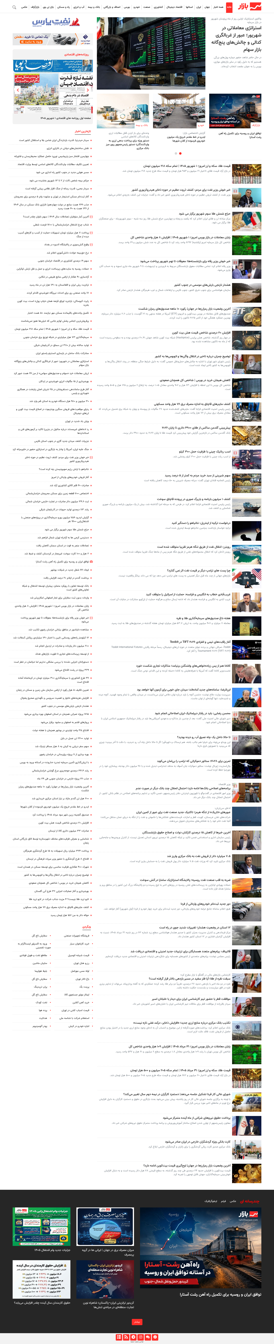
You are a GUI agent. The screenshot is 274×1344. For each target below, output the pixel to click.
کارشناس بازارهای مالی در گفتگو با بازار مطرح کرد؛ (205, 975)
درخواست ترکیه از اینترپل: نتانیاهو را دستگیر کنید (201, 523)
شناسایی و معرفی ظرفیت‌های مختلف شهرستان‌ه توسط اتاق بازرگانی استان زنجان (51, 841)
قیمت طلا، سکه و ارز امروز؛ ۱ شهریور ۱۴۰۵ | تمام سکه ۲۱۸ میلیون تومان (186, 166)
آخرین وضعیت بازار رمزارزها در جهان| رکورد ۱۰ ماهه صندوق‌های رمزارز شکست (184, 309)
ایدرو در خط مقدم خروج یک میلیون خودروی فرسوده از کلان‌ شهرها (186, 139)
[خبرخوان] (126, 1337)
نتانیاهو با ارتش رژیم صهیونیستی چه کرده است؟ (64, 469)
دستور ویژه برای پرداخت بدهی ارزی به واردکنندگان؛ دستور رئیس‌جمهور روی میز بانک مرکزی (127, 144)
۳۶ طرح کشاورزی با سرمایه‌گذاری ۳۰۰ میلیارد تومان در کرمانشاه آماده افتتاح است (53, 680)
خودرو (137, 7)
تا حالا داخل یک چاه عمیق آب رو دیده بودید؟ (203, 737)
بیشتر (137, 1322)
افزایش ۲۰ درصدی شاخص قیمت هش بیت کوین (201, 333)
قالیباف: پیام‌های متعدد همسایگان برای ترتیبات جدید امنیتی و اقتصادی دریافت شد (180, 951)
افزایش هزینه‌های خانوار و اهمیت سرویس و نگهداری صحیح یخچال (54, 698)
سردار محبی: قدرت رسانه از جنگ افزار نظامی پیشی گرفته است (57, 189)
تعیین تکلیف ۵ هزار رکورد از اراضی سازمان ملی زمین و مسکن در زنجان (52, 690)
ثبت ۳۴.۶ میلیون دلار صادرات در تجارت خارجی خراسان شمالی (57, 502)
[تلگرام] (133, 1337)
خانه (229, 7)
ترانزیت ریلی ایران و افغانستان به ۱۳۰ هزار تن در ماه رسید (59, 285)
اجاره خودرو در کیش (79, 1026)
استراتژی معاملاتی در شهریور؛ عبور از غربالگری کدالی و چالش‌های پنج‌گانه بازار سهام (236, 39)
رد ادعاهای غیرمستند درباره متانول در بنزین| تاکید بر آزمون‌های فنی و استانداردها (53, 431)
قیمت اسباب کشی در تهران (75, 1010)
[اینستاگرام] (140, 1337)
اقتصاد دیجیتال (174, 7)
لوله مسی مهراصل (80, 971)
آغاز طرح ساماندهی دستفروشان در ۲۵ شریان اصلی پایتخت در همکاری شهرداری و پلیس (53, 391)
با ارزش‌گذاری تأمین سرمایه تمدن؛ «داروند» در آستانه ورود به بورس (54, 763)
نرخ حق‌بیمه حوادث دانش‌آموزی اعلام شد (68, 253)
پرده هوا (43, 1010)
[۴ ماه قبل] (105, 1279)
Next (18, 90)
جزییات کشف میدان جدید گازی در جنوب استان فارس (61, 441)
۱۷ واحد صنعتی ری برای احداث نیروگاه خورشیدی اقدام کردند (58, 293)
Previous (88, 90)
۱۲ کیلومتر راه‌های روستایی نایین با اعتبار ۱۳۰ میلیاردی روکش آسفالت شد (51, 638)
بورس (127, 7)
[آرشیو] (118, 1337)
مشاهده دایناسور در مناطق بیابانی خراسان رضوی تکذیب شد (58, 630)
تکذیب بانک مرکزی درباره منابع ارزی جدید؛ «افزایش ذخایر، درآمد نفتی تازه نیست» (181, 1023)
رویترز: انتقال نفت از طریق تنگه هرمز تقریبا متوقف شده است (193, 547)
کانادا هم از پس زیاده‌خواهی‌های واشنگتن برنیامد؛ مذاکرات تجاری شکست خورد (183, 666)
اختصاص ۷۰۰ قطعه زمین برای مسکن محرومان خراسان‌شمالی (57, 494)
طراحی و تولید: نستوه (137, 1342)
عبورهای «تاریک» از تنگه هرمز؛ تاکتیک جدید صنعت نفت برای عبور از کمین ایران (183, 812)
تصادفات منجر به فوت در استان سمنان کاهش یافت (62, 546)
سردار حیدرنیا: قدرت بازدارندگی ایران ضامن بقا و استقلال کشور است (54, 140)
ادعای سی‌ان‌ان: (222, 808)
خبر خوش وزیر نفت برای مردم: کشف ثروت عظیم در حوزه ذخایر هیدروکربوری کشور (181, 190)
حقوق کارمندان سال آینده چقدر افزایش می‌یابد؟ (42, 1303)
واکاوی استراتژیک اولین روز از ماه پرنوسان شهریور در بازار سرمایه (236, 20)
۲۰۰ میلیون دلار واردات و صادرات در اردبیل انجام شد (62, 646)
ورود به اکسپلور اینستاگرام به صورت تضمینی (34, 946)
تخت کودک (41, 1003)
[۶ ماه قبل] (41, 1279)
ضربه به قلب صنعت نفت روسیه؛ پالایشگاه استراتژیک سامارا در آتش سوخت (185, 880)
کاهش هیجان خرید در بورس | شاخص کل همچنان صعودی (195, 380)
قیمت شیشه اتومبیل (78, 955)
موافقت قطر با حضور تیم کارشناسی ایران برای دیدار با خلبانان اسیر (191, 999)
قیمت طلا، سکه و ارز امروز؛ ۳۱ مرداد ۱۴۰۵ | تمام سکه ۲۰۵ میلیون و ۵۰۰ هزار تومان (180, 1070)
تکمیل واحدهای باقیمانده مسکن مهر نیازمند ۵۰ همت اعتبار (58, 313)
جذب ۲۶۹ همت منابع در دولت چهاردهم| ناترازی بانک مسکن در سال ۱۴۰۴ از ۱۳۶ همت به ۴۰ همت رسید (51, 207)
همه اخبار (218, 7)
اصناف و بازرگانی (112, 7)
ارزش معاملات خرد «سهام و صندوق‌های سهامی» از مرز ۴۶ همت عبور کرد (51, 373)
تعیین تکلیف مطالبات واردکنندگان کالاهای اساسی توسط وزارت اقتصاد (53, 164)
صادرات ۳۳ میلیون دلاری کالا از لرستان (68, 831)
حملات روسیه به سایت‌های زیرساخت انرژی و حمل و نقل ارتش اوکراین (53, 269)
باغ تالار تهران (82, 979)
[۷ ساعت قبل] (179, 111)
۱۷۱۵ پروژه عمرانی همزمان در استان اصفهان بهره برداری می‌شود (56, 714)
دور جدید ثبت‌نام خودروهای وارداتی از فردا (205, 904)
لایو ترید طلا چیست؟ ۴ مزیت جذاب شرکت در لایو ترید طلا (59, 899)
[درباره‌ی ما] (154, 1337)
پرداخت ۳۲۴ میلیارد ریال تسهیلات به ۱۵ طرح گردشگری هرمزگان (56, 851)
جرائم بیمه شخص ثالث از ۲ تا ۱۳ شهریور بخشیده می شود (59, 181)
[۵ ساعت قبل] (235, 111)
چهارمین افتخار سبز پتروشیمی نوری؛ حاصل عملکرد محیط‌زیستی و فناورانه (51, 156)
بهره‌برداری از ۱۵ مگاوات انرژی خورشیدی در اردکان (64, 381)
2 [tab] (176, 153)
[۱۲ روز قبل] (41, 1226)
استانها (189, 7)
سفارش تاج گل (39, 936)
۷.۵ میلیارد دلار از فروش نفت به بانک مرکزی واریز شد (198, 856)
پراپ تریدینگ (40, 987)
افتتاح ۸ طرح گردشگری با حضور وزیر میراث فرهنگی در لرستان (57, 859)
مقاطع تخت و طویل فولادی (33, 955)
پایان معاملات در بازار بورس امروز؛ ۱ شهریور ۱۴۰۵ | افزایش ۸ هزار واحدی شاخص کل (180, 237)
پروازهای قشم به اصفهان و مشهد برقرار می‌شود (65, 722)
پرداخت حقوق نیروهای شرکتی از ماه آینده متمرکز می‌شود (196, 1118)
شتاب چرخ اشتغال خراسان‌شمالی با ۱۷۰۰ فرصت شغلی (61, 225)
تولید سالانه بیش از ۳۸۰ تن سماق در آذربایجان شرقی (61, 345)
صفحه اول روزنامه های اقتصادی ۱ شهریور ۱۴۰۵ (66, 118)
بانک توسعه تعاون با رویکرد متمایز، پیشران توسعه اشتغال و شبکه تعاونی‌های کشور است (55, 588)
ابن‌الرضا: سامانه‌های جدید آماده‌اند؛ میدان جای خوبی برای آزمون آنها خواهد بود (183, 690)
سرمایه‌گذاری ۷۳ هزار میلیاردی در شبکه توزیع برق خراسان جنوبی (56, 337)
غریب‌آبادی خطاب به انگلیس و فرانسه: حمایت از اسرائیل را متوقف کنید (188, 594)
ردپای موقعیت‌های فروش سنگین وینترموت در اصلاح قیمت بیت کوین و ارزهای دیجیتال (52, 411)
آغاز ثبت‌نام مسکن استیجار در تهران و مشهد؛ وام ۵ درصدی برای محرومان (51, 197)
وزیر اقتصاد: (224, 784)
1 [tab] (180, 153)
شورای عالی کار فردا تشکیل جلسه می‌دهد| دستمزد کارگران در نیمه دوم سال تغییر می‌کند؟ (176, 1094)
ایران (198, 7)
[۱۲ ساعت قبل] (123, 111)
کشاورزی (158, 7)
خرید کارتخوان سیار (79, 944)
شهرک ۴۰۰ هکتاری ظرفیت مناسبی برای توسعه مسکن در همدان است (53, 867)
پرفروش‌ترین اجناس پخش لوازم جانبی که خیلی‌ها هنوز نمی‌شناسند (55, 321)
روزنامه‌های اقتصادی (76, 54)
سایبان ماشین (40, 963)
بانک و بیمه (94, 7)
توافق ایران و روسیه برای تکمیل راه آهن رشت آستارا (240, 134)
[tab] (249, 1201)
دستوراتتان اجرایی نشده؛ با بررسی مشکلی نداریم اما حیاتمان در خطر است (51, 662)
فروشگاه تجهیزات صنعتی (76, 936)
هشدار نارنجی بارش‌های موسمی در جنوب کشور (202, 285)
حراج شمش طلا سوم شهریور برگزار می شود (204, 214)
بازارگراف (35, 7)
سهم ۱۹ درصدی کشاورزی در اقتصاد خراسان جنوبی (63, 261)
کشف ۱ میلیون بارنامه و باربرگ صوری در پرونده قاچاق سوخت (193, 499)
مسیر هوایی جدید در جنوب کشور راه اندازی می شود (62, 172)
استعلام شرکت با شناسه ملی (74, 1018)
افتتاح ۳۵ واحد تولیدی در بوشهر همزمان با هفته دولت (60, 730)
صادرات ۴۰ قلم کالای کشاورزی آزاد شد (69, 486)
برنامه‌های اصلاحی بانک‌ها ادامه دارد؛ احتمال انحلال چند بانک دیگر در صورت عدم (183, 788)
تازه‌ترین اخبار (83, 131)
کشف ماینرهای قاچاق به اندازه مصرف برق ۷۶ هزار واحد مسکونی (192, 404)
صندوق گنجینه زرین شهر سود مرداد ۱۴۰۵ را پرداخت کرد (60, 815)
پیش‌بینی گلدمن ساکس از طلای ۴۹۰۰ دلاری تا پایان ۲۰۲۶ (196, 428)
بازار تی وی (48, 7)
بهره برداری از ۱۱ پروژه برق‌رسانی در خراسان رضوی (64, 755)
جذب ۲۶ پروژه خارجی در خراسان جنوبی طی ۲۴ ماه (63, 779)
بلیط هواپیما (41, 971)
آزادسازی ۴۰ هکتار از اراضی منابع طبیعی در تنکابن (64, 277)
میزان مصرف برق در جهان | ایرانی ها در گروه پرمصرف (108, 1252)
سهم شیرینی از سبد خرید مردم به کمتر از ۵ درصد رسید (197, 476)
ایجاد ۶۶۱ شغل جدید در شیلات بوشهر (70, 570)
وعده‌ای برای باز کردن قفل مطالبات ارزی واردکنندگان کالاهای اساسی (129, 135)
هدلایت (43, 1018)
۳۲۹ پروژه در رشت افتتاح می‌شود (72, 670)
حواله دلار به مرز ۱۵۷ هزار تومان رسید (70, 915)
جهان (207, 7)
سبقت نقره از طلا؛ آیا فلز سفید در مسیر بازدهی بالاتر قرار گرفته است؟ (189, 979)
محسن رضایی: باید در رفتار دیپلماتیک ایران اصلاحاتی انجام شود (192, 713)
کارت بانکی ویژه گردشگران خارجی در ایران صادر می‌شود (197, 1142)
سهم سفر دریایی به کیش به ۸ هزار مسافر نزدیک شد (62, 747)
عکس (24, 7)
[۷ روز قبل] (105, 1226)
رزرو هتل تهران (81, 963)
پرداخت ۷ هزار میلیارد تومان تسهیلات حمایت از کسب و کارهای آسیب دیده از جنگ (53, 235)
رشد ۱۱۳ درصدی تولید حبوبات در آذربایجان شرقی (64, 510)
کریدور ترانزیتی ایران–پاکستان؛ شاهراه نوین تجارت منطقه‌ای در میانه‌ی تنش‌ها (108, 1305)
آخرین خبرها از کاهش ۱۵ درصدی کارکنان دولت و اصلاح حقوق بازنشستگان (186, 833)
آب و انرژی (78, 7)
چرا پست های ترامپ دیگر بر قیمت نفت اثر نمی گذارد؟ (198, 571)
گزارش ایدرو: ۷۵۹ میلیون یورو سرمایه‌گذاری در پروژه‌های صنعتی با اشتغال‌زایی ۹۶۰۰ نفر (55, 519)
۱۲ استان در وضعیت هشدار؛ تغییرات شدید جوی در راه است (194, 928)
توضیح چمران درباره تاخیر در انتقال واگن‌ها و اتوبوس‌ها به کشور (192, 356)
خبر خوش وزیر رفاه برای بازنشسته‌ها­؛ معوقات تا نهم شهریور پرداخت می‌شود (185, 261)
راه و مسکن (63, 7)
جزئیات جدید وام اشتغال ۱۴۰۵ (52, 1250)
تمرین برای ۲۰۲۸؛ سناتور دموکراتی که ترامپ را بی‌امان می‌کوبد (193, 761)
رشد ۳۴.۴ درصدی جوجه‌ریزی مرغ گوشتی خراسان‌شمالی (60, 771)
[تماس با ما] (147, 1337)
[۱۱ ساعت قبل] (53, 86)
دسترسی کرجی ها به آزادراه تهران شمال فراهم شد (63, 538)
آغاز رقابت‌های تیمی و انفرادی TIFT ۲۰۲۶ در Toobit (200, 642)
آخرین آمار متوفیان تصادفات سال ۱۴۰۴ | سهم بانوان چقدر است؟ (55, 217)
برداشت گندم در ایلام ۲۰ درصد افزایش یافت (66, 578)
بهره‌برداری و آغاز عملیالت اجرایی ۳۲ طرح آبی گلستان (62, 891)
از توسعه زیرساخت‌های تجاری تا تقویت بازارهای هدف (62, 654)
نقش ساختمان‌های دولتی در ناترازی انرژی (68, 148)
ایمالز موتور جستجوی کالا (76, 995)
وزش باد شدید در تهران (77, 421)
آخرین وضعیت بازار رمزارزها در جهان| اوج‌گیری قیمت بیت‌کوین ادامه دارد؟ (186, 1166)
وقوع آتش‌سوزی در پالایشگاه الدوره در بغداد (66, 245)
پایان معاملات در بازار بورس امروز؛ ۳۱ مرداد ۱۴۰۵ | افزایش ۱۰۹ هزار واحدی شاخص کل (179, 1047)
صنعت (146, 7)
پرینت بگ (84, 987)
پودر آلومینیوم (40, 1026)
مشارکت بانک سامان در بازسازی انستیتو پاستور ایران (62, 353)
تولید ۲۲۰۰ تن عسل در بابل (75, 738)
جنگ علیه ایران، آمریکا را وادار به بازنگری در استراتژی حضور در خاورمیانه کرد (51, 449)
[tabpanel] (235, 116)
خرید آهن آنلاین (81, 1003)
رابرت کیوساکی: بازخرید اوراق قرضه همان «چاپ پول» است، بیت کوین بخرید (53, 303)
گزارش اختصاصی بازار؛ (194, 133)
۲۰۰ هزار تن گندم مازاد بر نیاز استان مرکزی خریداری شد (60, 799)
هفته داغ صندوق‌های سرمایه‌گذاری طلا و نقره (203, 618)
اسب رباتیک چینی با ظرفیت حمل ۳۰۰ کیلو (204, 452)
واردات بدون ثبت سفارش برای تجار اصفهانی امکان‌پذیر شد (59, 598)
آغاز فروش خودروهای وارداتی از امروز (70, 477)
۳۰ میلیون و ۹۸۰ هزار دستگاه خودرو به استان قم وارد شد (59, 401)
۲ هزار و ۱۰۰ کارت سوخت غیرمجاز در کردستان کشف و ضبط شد (56, 554)
